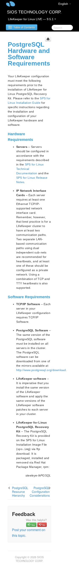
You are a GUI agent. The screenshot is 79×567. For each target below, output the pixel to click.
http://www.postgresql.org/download (41, 370)
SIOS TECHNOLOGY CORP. (34, 12)
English (63, 3)
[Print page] (48, 39)
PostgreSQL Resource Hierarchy (20, 491)
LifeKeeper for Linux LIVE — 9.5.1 (31, 19)
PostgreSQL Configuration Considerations (40, 491)
